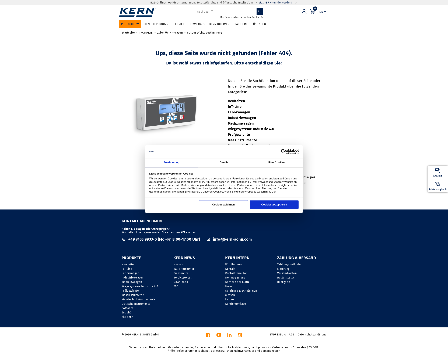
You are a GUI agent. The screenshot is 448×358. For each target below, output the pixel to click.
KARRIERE (241, 24)
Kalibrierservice (184, 268)
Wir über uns (233, 264)
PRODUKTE (146, 32)
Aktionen (127, 317)
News (228, 286)
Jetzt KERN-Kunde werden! (275, 2)
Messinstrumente (242, 140)
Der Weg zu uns (235, 277)
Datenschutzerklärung (312, 334)
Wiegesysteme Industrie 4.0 (251, 129)
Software (127, 308)
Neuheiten (236, 101)
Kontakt (230, 268)
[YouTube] (218, 335)
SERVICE (179, 24)
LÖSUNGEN (259, 24)
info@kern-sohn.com (232, 239)
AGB (291, 334)
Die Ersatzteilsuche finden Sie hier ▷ (241, 17)
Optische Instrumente (136, 303)
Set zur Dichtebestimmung (204, 32)
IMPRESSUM (278, 334)
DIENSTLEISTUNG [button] (155, 24)
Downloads (180, 282)
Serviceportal (182, 277)
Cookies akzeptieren (274, 204)
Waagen (177, 32)
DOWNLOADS (197, 24)
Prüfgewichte (239, 134)
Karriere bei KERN (237, 282)
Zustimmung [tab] (172, 162)
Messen (178, 264)
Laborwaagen (239, 112)
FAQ (175, 286)
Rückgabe (283, 282)
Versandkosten (287, 273)
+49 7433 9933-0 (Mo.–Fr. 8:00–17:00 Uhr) (164, 239)
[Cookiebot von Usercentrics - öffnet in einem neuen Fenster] (283, 151)
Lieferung (283, 268)
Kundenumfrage (235, 303)
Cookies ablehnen (223, 204)
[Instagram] (240, 335)
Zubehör (162, 32)
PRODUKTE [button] (128, 24)
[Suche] (260, 11)
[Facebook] (208, 335)
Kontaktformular (236, 273)
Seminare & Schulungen (241, 290)
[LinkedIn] (229, 335)
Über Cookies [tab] (276, 162)
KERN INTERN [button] (218, 24)
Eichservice (181, 273)
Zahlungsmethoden (289, 264)
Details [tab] (224, 162)
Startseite (128, 32)
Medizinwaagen (241, 123)
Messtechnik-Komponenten (139, 299)
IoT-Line (234, 106)
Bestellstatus (286, 277)
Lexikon (230, 299)
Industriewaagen (242, 118)
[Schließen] (296, 2)
